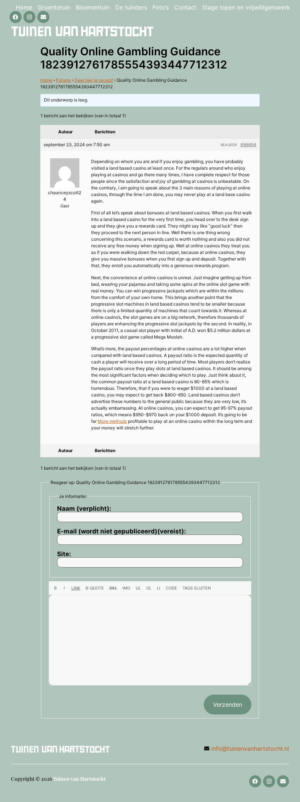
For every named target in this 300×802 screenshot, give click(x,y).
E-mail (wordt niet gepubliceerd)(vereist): (121, 531)
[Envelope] (43, 17)
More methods (112, 421)
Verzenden (227, 704)
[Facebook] (16, 17)
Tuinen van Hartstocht (79, 778)
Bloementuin (93, 7)
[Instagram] (29, 17)
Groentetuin (54, 7)
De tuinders (131, 7)
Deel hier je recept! (94, 80)
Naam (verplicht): (84, 509)
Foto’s (161, 7)
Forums (63, 80)
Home (24, 7)
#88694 (248, 144)
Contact (185, 7)
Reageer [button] (229, 145)
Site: (64, 554)
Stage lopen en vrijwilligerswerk (246, 7)
